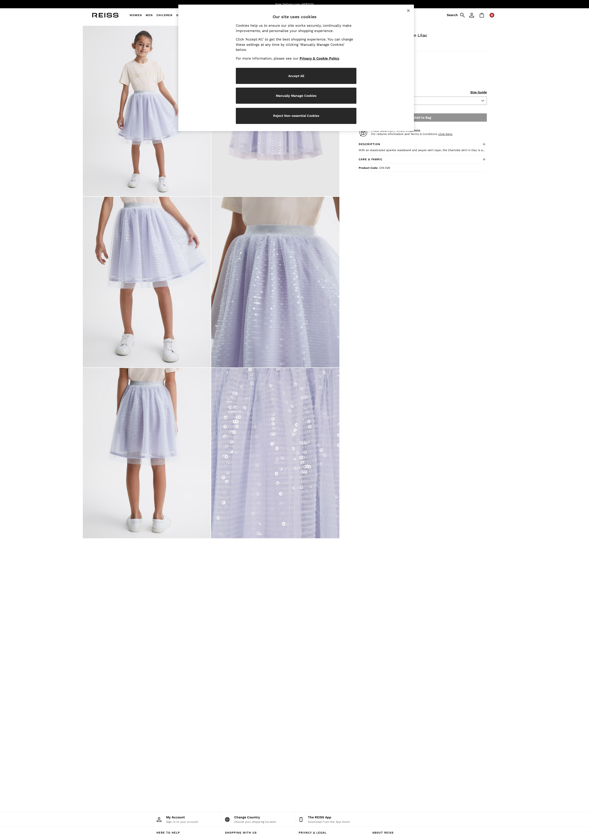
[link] (455, 15)
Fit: (361, 57)
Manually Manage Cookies (296, 95)
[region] (296, 68)
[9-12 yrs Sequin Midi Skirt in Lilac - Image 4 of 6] (275, 282)
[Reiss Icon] (105, 15)
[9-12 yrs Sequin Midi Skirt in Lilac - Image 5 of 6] (147, 453)
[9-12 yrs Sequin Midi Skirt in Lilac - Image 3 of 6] (147, 282)
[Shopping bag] (482, 15)
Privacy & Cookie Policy (319, 58)
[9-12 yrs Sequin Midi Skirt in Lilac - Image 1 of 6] (147, 111)
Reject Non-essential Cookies (296, 116)
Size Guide (478, 92)
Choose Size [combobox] (371, 101)
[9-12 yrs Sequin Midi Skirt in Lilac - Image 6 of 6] (275, 453)
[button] (423, 144)
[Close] (408, 10)
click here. (445, 134)
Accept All (296, 76)
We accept (259, 4)
